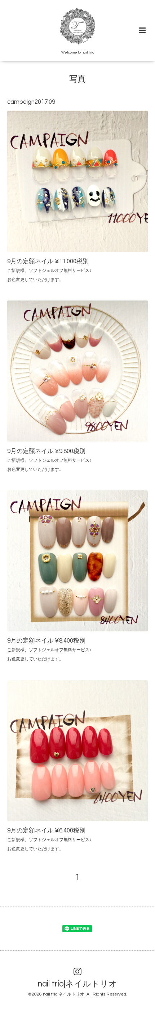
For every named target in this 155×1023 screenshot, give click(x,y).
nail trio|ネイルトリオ (77, 984)
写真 (77, 79)
